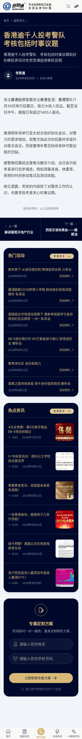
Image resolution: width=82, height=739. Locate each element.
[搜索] (68, 6)
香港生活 (47, 99)
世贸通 (20, 73)
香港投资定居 (22, 99)
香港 (62, 99)
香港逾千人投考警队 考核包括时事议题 (38, 39)
